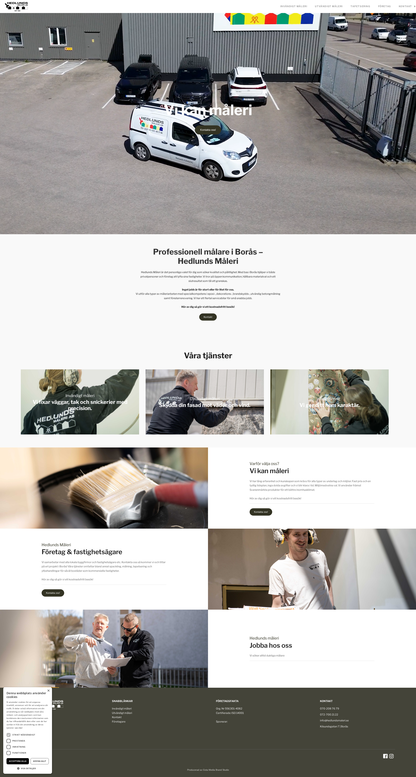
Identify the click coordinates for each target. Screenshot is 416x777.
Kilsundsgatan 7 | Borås (334, 726)
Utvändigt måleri (329, 6)
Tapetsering (360, 6)
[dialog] (27, 730)
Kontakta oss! (208, 129)
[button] (27, 768)
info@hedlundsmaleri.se (334, 720)
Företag (384, 6)
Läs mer (19, 727)
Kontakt (405, 6)
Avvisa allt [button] (39, 761)
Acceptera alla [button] (17, 761)
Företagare (118, 721)
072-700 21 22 (329, 714)
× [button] (48, 690)
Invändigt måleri (293, 6)
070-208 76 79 (329, 708)
